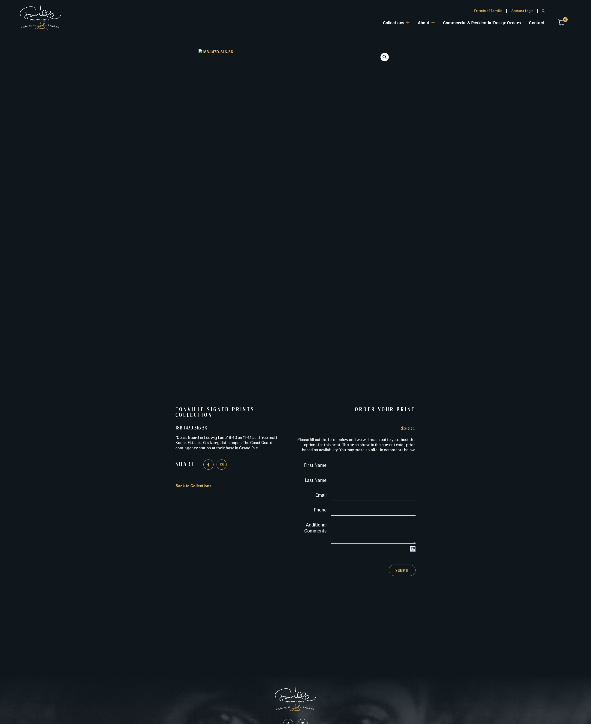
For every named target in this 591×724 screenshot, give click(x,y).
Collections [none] (393, 22)
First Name (315, 465)
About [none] (424, 22)
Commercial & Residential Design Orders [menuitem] (482, 22)
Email (321, 494)
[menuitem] (396, 22)
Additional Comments (315, 527)
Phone (320, 509)
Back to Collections (193, 485)
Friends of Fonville (488, 10)
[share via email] (222, 464)
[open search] (543, 10)
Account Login (522, 10)
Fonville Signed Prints (215, 410)
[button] (384, 57)
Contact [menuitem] (536, 22)
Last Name (316, 480)
